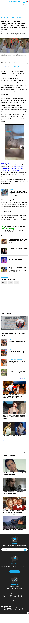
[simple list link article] (14, 324)
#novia (11, 168)
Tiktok (10, 282)
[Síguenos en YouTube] (15, 596)
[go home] (14, 606)
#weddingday (5, 168)
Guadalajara (22, 4)
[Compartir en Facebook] (6, 66)
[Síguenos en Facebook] (4, 596)
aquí (13, 231)
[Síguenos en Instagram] (11, 596)
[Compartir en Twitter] (9, 66)
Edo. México (14, 4)
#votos (15, 168)
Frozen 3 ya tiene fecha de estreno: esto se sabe (17, 258)
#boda (15, 166)
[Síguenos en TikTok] (18, 596)
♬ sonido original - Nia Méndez (10, 170)
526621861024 (14, 564)
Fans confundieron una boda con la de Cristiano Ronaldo (18, 249)
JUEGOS (4, 4)
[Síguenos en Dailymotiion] (25, 596)
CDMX (8, 4)
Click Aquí (14, 571)
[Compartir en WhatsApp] (2, 66)
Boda (16, 282)
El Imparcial (5, 17)
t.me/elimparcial (14, 586)
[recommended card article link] (4, 192)
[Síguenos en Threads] (22, 596)
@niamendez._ (5, 163)
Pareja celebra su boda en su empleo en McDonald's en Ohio (18, 241)
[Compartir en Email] (15, 66)
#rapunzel (20, 166)
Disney (16, 19)
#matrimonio (21, 168)
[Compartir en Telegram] (12, 66)
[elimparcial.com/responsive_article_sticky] (28, 613)
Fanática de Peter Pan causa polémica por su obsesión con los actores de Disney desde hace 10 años (18, 269)
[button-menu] (2, 2)
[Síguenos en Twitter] (7, 596)
